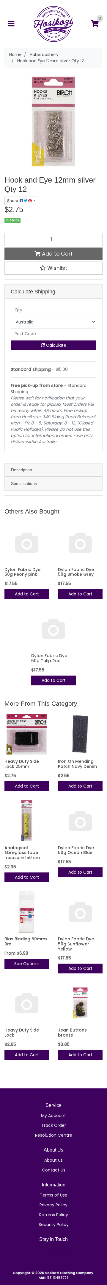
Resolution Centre (53, 1135)
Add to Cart (56, 253)
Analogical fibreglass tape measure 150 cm (22, 853)
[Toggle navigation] (11, 24)
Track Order (53, 1125)
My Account (53, 1115)
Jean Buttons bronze (72, 1032)
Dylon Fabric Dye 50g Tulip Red (49, 658)
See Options (27, 964)
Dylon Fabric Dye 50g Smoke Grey (76, 572)
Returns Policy (53, 1215)
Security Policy (54, 1225)
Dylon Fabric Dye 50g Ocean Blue (76, 850)
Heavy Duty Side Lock (21, 1032)
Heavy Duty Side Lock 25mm (21, 763)
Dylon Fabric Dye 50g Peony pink (22, 572)
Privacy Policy (53, 1205)
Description (21, 469)
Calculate (55, 345)
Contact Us (53, 1170)
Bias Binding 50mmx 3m (25, 941)
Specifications (24, 483)
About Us (53, 1160)
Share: (13, 200)
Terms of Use (53, 1195)
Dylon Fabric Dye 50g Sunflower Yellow (76, 944)
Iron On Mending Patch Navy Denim (77, 763)
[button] (53, 268)
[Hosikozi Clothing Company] (53, 24)
